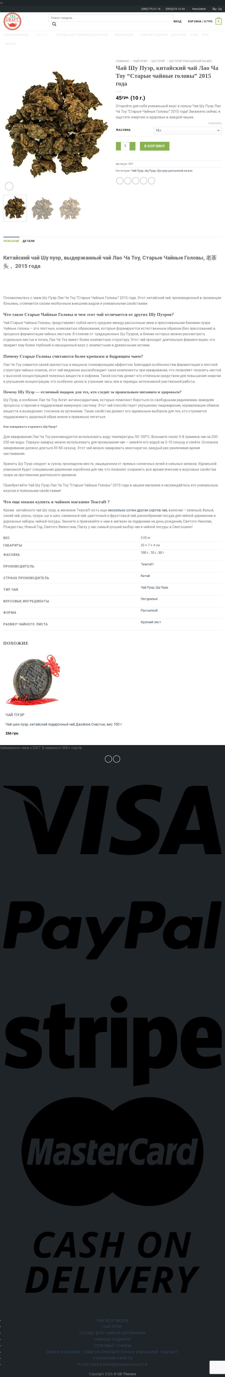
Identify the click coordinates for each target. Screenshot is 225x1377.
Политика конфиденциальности (112, 1365)
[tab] (11, 241)
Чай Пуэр (140, 61)
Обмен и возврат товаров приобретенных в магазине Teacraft (112, 1352)
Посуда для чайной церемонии (112, 1333)
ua (220, 9)
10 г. (154, 553)
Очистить (215, 123)
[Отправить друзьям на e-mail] (135, 180)
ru (214, 9)
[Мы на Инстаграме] (108, 759)
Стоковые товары (112, 1346)
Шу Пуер (162, 587)
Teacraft (147, 564)
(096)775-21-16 (150, 9)
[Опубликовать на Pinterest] (143, 180)
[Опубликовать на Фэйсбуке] (119, 180)
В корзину (154, 146)
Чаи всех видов (112, 1320)
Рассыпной (149, 610)
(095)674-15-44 (175, 9)
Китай (145, 576)
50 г (161, 553)
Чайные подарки (112, 1339)
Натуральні (149, 599)
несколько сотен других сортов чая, (138, 510)
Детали (28, 241)
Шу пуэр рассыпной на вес (190, 61)
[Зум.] (9, 186)
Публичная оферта (112, 1358)
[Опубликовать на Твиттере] (127, 180)
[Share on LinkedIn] (151, 180)
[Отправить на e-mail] (116, 759)
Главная (122, 61)
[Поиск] (54, 25)
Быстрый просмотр (23, 735)
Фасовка (123, 130)
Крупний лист (151, 622)
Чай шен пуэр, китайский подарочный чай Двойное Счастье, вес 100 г (63, 724)
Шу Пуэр (158, 61)
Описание (11, 241)
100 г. (145, 553)
